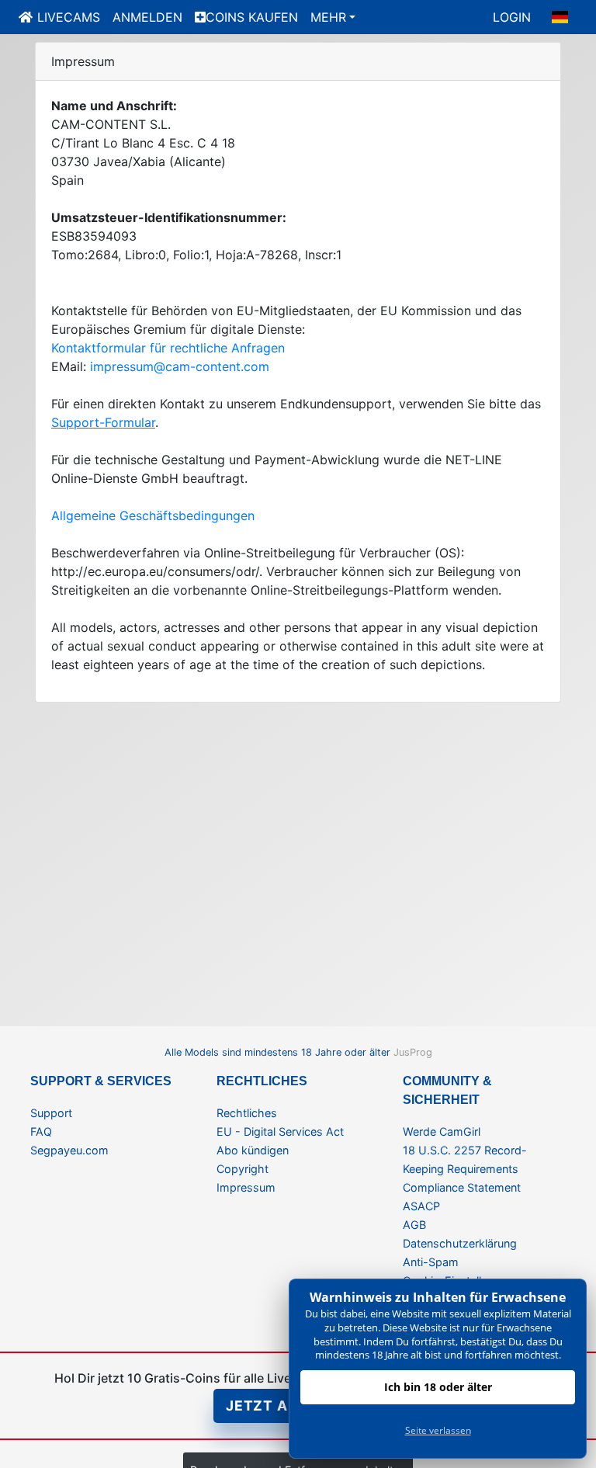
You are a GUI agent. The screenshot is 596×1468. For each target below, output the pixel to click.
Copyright (243, 1168)
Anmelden (147, 17)
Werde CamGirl (441, 1131)
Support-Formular (103, 422)
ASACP (421, 1206)
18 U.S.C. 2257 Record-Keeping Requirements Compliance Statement (465, 1169)
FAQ (41, 1131)
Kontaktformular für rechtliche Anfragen (168, 348)
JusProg (412, 1052)
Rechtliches (247, 1112)
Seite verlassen (438, 1430)
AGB (414, 1224)
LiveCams (68, 17)
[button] (560, 17)
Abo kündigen (253, 1150)
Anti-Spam (431, 1261)
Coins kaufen (252, 17)
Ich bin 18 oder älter (438, 1387)
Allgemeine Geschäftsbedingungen (153, 515)
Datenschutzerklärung (460, 1243)
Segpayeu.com (69, 1150)
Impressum (246, 1187)
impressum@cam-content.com (179, 366)
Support (51, 1112)
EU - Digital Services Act (280, 1131)
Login (512, 17)
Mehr (328, 17)
